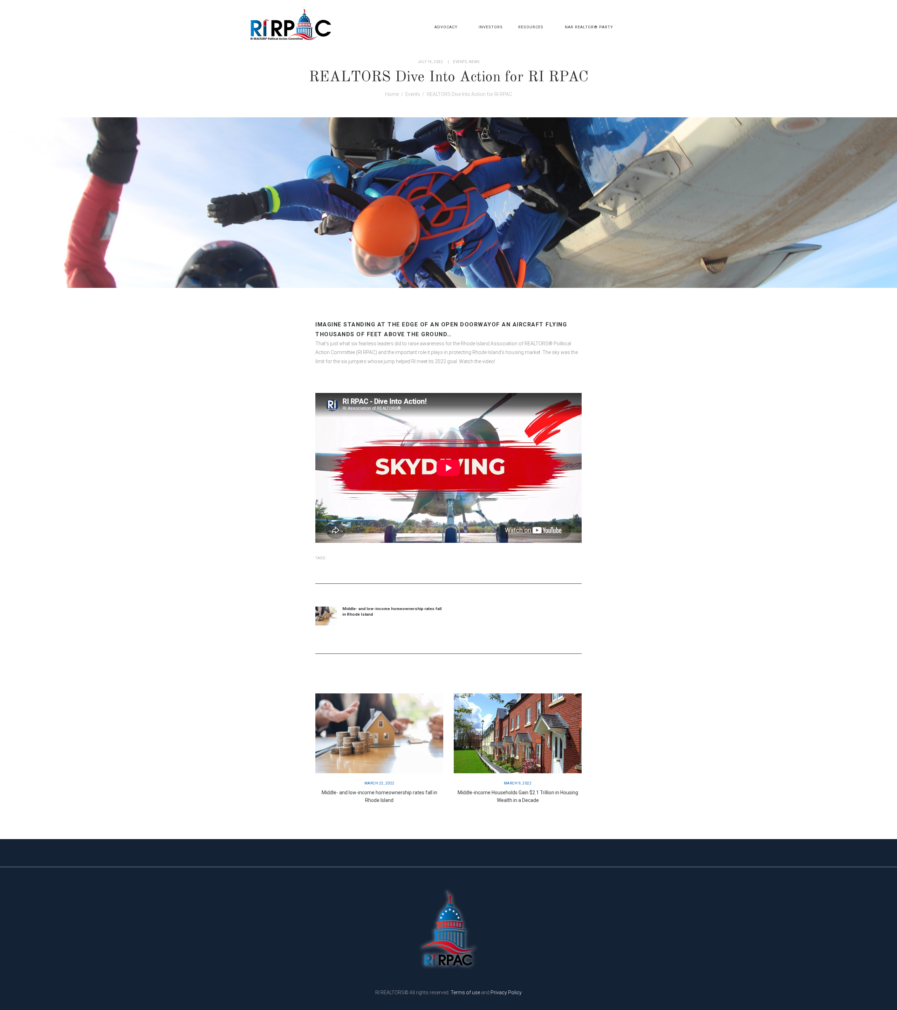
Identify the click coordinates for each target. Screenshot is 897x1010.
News (474, 62)
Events (460, 62)
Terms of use (465, 992)
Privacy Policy (506, 992)
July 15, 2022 (430, 62)
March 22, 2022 (379, 783)
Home (392, 94)
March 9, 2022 (518, 783)
